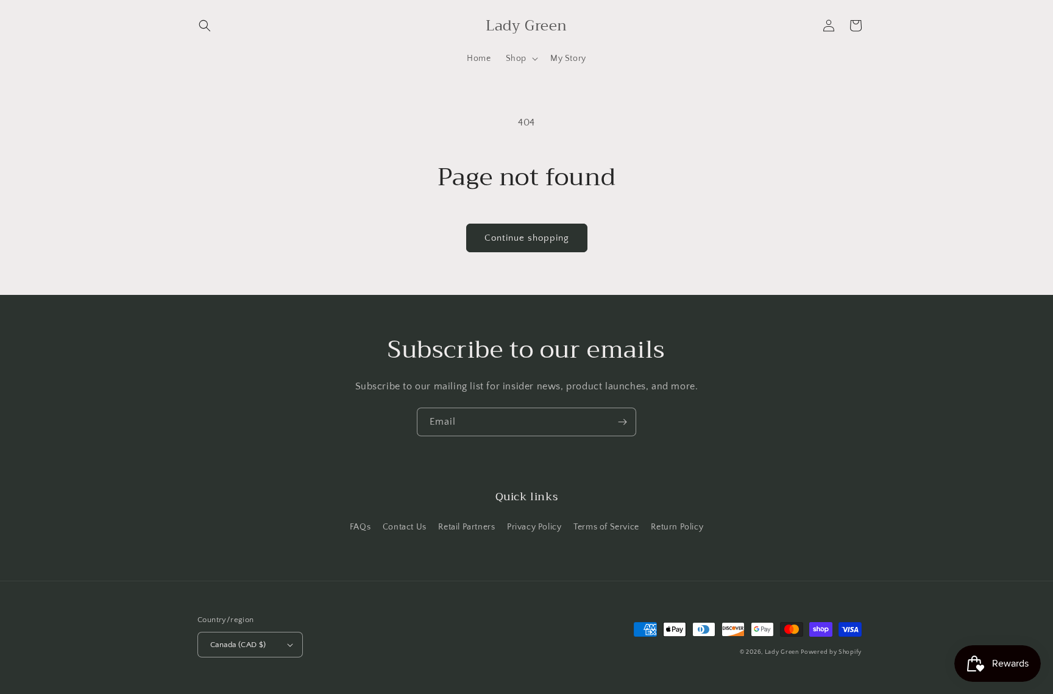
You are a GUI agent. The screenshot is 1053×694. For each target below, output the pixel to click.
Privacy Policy (534, 527)
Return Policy (677, 527)
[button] (204, 25)
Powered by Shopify (831, 652)
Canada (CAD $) (238, 644)
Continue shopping (526, 238)
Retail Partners (466, 527)
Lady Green (782, 652)
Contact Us (405, 527)
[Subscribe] (622, 422)
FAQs (360, 527)
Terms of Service (606, 527)
